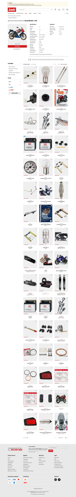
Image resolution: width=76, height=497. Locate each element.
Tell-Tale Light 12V (46, 247)
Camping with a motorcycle (28, 470)
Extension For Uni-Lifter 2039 (30, 340)
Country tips (25, 461)
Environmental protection (58, 467)
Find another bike (16, 48)
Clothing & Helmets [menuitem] (11, 13)
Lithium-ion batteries (45, 155)
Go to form (61, 59)
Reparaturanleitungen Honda (61, 109)
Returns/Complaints (11, 469)
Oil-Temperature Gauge (30, 178)
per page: (32, 64)
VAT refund (41, 462)
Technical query (10, 461)
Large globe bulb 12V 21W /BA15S (45, 178)
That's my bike (17, 46)
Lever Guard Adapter (45, 109)
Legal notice (56, 457)
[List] (55, 64)
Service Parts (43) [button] (12, 66)
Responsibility (41, 464)
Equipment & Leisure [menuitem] (19, 13)
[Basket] (67, 9)
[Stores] (55, 9)
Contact (9, 457)
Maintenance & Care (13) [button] (13, 68)
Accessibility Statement (58, 465)
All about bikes (26, 467)
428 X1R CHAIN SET (30, 363)
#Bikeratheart (25, 464)
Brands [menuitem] (30, 13)
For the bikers (25, 469)
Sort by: (59, 64)
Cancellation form (57, 464)
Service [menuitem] (39, 13)
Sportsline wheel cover (61, 247)
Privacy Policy (56, 461)
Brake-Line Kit (46, 132)
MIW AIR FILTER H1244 (45, 386)
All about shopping (42, 461)
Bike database (10, 462)
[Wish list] (63, 9)
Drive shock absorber (45, 340)
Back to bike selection (13, 17)
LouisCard (9, 467)
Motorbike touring (26, 465)
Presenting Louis (42, 457)
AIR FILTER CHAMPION (30, 432)
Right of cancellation (58, 462)
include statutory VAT (33, 491)
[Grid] (53, 64)
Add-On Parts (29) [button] (12, 74)
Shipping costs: (33, 492)
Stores (40, 459)
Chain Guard (30, 224)
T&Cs (55, 459)
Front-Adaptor (30, 247)
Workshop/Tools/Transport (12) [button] (14, 72)
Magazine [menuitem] (35, 13)
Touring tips (25, 459)
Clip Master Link (45, 363)
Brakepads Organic (30, 409)
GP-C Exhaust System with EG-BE (30, 270)
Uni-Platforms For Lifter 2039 (61, 224)
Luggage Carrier (61, 132)
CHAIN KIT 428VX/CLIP (61, 340)
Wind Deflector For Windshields (46, 201)
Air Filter (45, 270)
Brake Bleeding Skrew (61, 201)
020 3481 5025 (16, 450)
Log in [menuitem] (67, 13)
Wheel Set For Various (61, 155)
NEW (11, 87)
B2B (8, 459)
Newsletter (10, 464)
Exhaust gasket (61, 363)
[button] (51, 9)
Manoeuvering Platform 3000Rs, (61, 270)
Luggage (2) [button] (11, 70)
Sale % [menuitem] (26, 13)
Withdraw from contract (12, 470)
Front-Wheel (61, 178)
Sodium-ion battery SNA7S (30, 155)
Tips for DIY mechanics (27, 462)
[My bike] (59, 9)
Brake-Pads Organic (61, 386)
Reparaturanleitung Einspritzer (46, 224)
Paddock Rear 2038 (30, 201)
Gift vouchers (10, 465)
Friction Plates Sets (30, 132)
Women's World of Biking (27, 457)
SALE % (12, 89)
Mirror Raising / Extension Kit (45, 409)
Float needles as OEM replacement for (46, 432)
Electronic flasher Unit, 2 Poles (30, 109)
